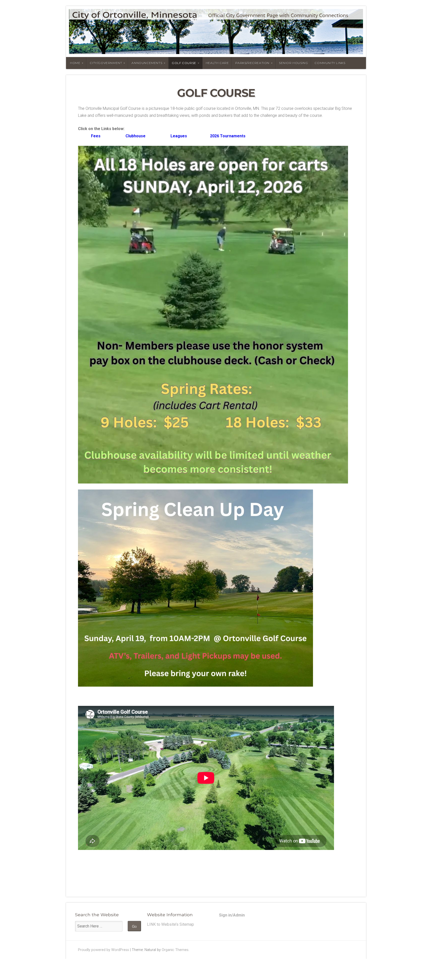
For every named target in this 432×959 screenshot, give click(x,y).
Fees (89, 136)
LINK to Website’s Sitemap (170, 924)
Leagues (178, 136)
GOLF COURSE (184, 63)
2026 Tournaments (228, 136)
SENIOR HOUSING (293, 63)
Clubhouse (136, 136)
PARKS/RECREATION (252, 63)
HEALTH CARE (217, 63)
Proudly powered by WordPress (103, 950)
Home (75, 63)
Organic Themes (175, 950)
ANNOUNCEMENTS (147, 63)
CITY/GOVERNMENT (106, 63)
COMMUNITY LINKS (329, 63)
